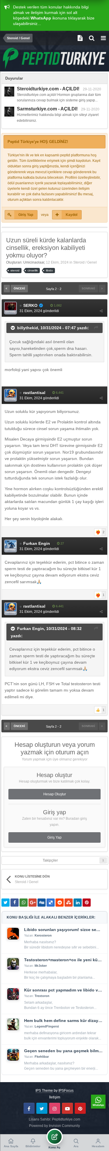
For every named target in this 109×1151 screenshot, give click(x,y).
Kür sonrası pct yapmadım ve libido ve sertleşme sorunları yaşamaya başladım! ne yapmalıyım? (63, 990)
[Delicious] (51, 902)
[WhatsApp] (98, 1102)
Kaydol (71, 215)
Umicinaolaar (33, 262)
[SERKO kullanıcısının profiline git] (10, 308)
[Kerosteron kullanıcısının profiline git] (13, 934)
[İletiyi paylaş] (101, 311)
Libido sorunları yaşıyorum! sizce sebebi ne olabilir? (63, 929)
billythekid (27, 327)
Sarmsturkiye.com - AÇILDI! (47, 108)
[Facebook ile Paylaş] (14, 902)
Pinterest (80, 1108)
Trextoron (42, 996)
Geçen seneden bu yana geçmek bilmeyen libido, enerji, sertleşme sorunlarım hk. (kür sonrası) (63, 1050)
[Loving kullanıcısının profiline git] (9, 91)
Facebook (29, 1108)
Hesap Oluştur (54, 794)
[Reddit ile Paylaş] (60, 902)
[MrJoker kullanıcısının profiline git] (13, 964)
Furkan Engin (30, 628)
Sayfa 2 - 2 (54, 289)
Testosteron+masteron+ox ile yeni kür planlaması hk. (63, 959)
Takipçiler (50, 860)
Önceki (19, 288)
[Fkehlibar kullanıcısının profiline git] (13, 1055)
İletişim (54, 1097)
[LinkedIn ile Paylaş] (78, 902)
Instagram (54, 1108)
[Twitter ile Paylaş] (5, 902)
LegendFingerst (47, 1026)
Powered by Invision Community (54, 1126)
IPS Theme (44, 1091)
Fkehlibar (42, 1056)
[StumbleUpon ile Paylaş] (69, 902)
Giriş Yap (25, 215)
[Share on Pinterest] (87, 902)
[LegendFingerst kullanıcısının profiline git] (13, 1024)
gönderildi (39, 311)
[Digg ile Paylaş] (41, 902)
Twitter (41, 1108)
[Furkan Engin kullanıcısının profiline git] (10, 546)
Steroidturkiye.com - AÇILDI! (48, 88)
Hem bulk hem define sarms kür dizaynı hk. (63, 1020)
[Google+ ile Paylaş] (32, 902)
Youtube (67, 1108)
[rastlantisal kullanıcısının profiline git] (10, 395)
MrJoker (41, 965)
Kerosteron (43, 935)
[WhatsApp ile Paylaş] (23, 902)
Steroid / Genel (85, 262)
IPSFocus (66, 1091)
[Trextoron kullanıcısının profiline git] (13, 994)
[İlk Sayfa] (7, 288)
